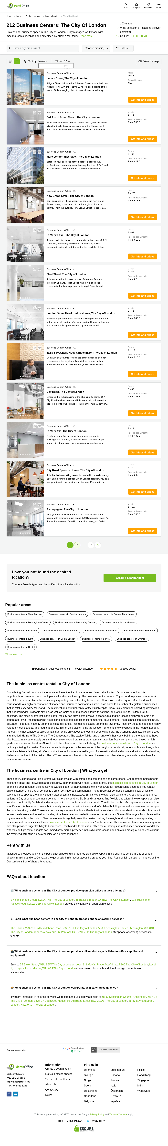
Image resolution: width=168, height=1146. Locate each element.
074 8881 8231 (138, 36)
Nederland (90, 1096)
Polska (141, 1069)
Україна (115, 1101)
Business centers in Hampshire (101, 630)
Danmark (89, 1069)
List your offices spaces (58, 1074)
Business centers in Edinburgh (140, 630)
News (48, 1095)
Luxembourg (118, 1069)
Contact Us (51, 1089)
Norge (87, 1080)
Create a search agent (58, 1068)
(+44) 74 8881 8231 (17, 1085)
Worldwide (143, 1090)
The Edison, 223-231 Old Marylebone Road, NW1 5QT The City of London (53, 928)
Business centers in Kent (20, 638)
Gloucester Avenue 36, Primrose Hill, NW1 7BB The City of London (73, 932)
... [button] (84, 545)
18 (91, 545)
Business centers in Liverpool (132, 638)
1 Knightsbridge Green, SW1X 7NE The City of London (42, 899)
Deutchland (90, 1090)
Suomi (88, 1085)
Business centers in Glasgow (22, 630)
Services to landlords (57, 1079)
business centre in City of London (68, 822)
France (115, 1080)
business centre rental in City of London (135, 782)
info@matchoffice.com (18, 1081)
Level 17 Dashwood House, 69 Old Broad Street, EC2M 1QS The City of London (80, 1000)
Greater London (52, 16)
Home (9, 16)
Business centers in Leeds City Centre (75, 622)
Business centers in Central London (67, 614)
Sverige (88, 1075)
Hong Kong (144, 1075)
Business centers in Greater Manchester (114, 614)
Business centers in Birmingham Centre (27, 622)
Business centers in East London (61, 630)
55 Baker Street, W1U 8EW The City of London (103, 899)
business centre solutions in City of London (126, 743)
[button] (33, 73)
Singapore (143, 1080)
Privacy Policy (97, 1114)
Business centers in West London (24, 614)
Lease (19, 16)
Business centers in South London (57, 638)
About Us (50, 1084)
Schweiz (116, 1096)
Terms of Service (118, 1114)
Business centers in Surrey (96, 638)
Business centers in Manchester (118, 622)
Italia (113, 1085)
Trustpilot (10, 1034)
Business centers (33, 16)
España (115, 1075)
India (140, 1085)
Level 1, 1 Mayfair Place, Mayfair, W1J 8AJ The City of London (112, 964)
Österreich (117, 1090)
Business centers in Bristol (21, 647)
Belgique (89, 1101)
